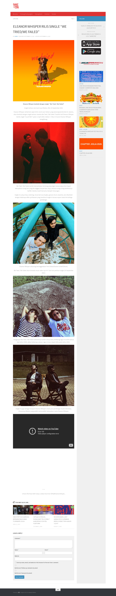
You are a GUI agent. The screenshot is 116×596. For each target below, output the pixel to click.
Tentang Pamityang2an (26, 14)
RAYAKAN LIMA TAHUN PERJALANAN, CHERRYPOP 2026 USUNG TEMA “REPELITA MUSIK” (90, 110)
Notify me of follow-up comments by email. (26, 568)
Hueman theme (32, 592)
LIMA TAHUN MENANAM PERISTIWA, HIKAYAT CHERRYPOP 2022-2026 (90, 87)
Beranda (15, 14)
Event (80, 105)
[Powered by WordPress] (19, 592)
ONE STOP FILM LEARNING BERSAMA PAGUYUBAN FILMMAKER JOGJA (21, 519)
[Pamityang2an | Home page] (16, 5)
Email (46, 550)
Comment (18, 538)
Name (17, 550)
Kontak (54, 14)
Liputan (15, 19)
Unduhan (47, 14)
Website (17, 556)
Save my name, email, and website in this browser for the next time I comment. (38, 562)
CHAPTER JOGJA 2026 (85, 153)
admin (16, 36)
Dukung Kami (38, 14)
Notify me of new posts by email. (23, 573)
